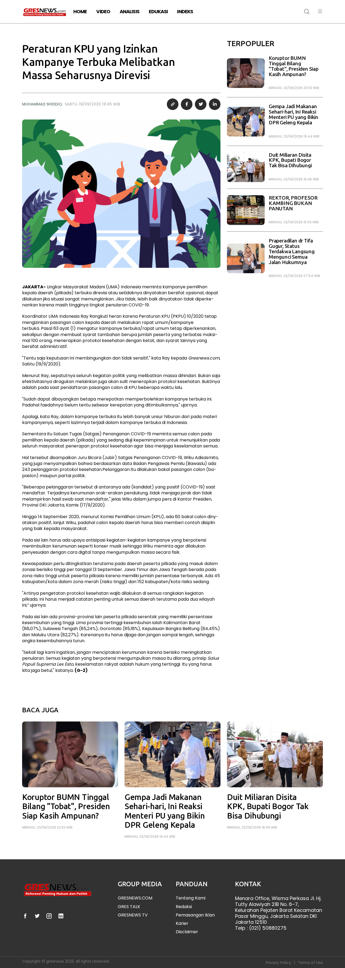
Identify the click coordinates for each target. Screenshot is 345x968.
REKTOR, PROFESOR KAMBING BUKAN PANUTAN (293, 203)
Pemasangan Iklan (195, 915)
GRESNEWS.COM (135, 898)
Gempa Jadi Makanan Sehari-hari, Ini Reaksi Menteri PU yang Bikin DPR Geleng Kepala (293, 114)
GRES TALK (129, 906)
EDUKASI (158, 11)
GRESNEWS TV (133, 915)
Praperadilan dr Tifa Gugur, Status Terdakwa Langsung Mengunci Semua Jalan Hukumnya (292, 251)
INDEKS (185, 11)
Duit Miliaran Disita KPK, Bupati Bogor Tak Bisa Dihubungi (290, 160)
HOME (80, 11)
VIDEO (103, 11)
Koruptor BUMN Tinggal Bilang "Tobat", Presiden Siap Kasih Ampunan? (294, 66)
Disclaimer (187, 931)
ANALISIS (129, 11)
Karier (182, 923)
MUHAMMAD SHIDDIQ (42, 104)
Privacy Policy (278, 962)
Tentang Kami (190, 898)
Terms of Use (310, 962)
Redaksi (184, 906)
